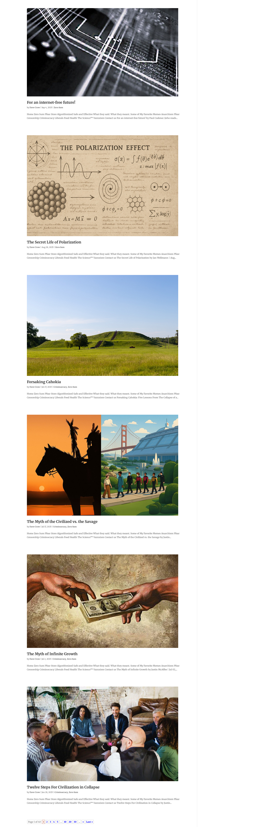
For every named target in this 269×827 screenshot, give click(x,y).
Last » (89, 821)
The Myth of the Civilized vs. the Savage (62, 521)
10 (65, 821)
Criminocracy (60, 387)
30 (75, 821)
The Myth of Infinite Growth (52, 654)
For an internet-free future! (51, 102)
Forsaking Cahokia (44, 382)
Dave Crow (35, 107)
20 (70, 821)
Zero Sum (58, 107)
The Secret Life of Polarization (54, 242)
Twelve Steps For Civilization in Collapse (63, 787)
